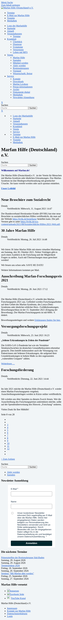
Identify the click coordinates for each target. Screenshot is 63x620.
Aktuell (10, 31)
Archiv (16, 89)
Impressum (12, 608)
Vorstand (17, 71)
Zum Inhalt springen (10, 5)
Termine (17, 36)
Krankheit (11, 39)
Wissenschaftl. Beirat (22, 73)
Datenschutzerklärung (17, 613)
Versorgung (18, 49)
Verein (10, 55)
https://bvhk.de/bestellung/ (25, 219)
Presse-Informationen (23, 87)
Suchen (4, 105)
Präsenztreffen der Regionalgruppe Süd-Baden (22, 557)
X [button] (2, 111)
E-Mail (14, 489)
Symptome (18, 47)
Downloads (18, 81)
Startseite (11, 28)
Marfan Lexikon (20, 84)
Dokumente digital (21, 92)
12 (8, 448)
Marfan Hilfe (19, 57)
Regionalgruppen (21, 68)
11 (8, 446)
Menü (4, 2)
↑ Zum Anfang (8, 459)
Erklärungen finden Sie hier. (48, 320)
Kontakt (16, 79)
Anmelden (31, 543)
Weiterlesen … (8, 363)
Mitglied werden (20, 63)
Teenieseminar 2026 (10, 565)
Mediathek (18, 95)
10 (8, 443)
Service (10, 76)
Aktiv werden (19, 65)
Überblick (17, 41)
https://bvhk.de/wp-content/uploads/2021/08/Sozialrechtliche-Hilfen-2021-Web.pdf (30, 222)
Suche (10, 2)
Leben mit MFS (20, 52)
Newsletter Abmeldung (23, 97)
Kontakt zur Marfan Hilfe (19, 611)
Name (13, 501)
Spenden (17, 60)
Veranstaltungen (14, 33)
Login (10, 616)
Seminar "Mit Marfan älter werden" (17, 573)
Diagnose (17, 44)
